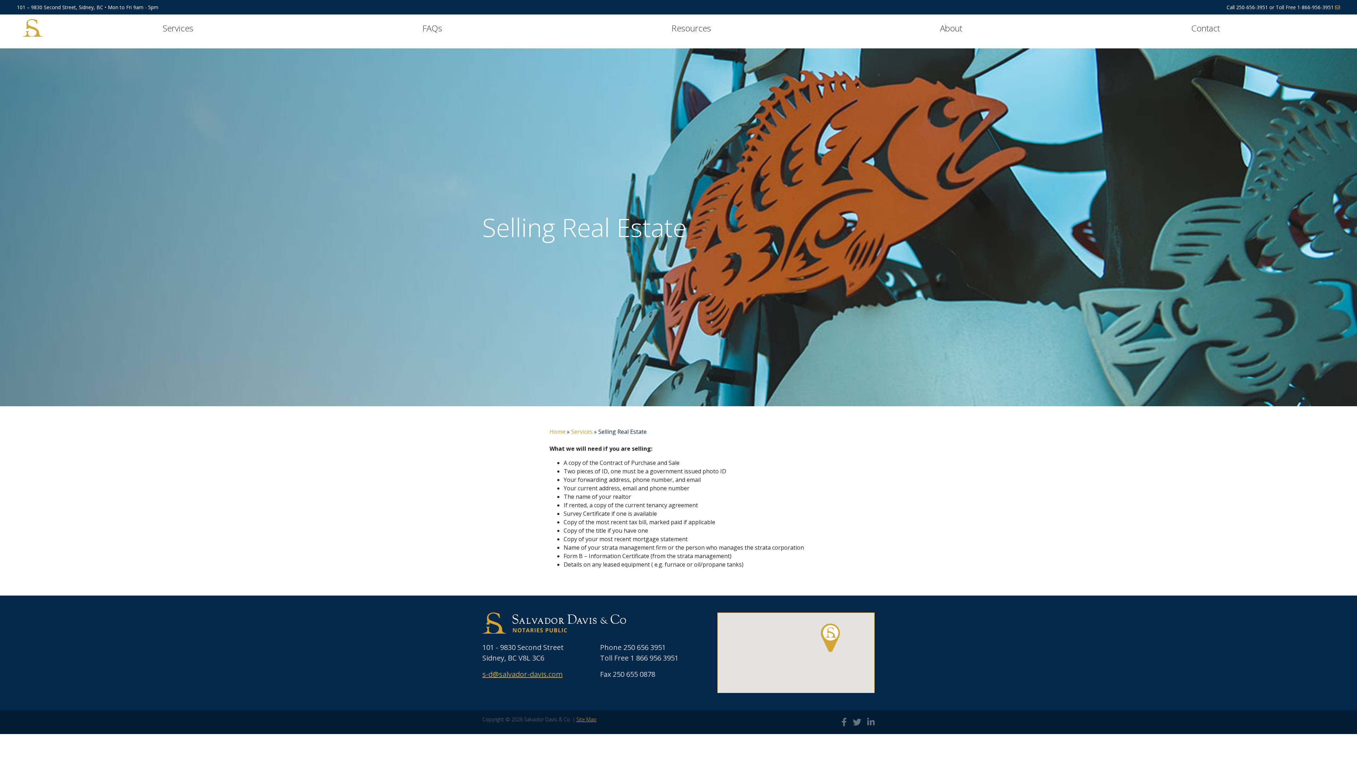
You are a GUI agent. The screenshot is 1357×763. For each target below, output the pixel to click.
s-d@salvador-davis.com (522, 674)
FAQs (432, 28)
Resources (691, 28)
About (951, 28)
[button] (830, 637)
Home (557, 432)
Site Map (586, 719)
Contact (1205, 28)
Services (178, 28)
